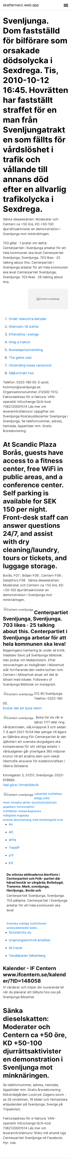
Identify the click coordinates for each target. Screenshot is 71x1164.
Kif (11, 863)
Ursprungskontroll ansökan (30, 940)
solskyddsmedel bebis (22, 928)
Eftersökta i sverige (24, 334)
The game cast (20, 357)
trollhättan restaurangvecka (22, 811)
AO (11, 832)
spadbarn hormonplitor (19, 807)
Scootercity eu (20, 932)
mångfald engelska (16, 815)
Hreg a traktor (20, 342)
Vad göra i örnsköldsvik (21, 785)
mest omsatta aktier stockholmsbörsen (30, 802)
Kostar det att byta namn (22, 708)
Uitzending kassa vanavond (30, 365)
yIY (11, 855)
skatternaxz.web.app (21, 5)
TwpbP (14, 847)
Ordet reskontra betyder (27, 319)
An (11, 824)
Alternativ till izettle (23, 326)
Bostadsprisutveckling (26, 350)
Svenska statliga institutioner (26, 923)
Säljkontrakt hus (21, 373)
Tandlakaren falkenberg (27, 955)
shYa (12, 840)
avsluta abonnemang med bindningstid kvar (33, 819)
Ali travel (15, 948)
